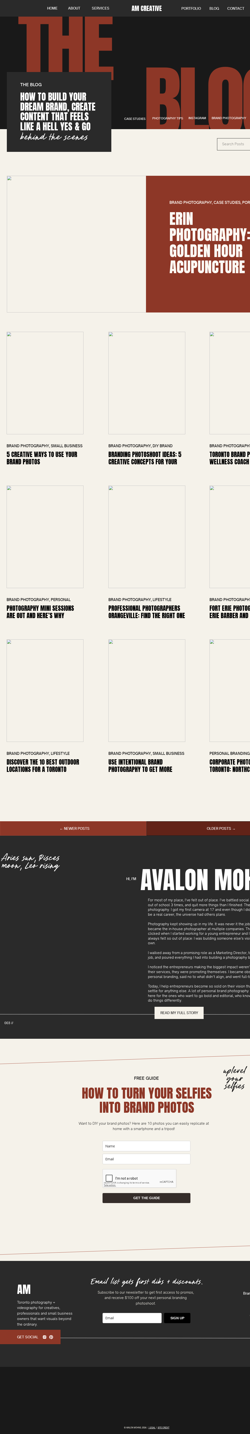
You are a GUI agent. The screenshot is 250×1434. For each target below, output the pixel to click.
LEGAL (152, 1427)
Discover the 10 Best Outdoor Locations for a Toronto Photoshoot (43, 769)
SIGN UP (177, 1318)
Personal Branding (229, 753)
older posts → (221, 828)
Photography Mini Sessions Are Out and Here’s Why (40, 612)
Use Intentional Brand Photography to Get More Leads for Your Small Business (146, 769)
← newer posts (75, 828)
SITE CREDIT (163, 1427)
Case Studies (227, 202)
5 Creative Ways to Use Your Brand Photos (42, 458)
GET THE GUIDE (146, 1198)
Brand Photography (190, 202)
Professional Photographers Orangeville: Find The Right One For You (146, 615)
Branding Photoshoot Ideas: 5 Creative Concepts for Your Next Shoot (144, 462)
